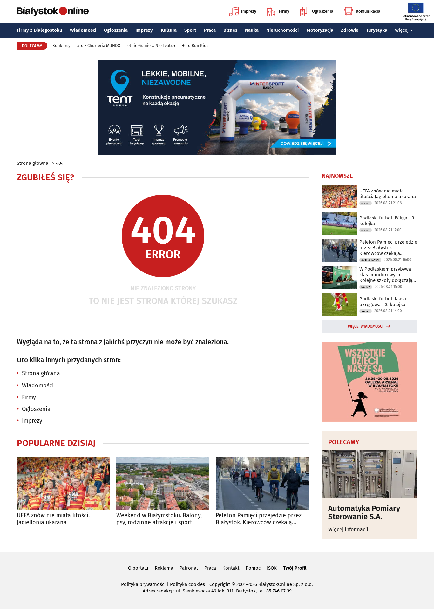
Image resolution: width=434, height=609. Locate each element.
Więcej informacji (348, 529)
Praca (210, 30)
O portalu (138, 568)
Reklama (164, 568)
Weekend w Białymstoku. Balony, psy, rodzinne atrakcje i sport (159, 519)
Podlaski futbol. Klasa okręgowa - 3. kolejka (382, 301)
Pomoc (253, 568)
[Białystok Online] (53, 11)
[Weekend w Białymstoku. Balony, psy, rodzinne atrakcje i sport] (162, 483)
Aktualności (370, 260)
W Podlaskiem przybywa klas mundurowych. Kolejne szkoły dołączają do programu (385, 274)
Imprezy (248, 11)
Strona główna (32, 163)
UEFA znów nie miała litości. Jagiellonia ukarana (53, 519)
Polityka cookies (187, 584)
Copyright (219, 584)
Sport (190, 30)
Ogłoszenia (322, 11)
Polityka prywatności (143, 584)
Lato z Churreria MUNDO (97, 46)
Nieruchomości (282, 30)
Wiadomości (83, 30)
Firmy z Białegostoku (39, 30)
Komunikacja (368, 11)
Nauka (252, 30)
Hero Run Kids (194, 46)
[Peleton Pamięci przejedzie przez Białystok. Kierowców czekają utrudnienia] (262, 483)
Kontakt (230, 568)
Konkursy (61, 46)
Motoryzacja (320, 30)
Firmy (284, 11)
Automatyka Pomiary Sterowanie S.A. (364, 512)
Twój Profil (294, 568)
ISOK (272, 568)
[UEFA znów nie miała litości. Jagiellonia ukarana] (63, 483)
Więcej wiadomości (365, 326)
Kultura (169, 30)
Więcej (402, 30)
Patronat (189, 568)
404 (60, 163)
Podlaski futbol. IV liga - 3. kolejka (387, 220)
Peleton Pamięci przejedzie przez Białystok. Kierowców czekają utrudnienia (259, 519)
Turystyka (376, 30)
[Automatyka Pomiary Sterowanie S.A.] (369, 474)
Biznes (230, 30)
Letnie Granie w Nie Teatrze (150, 46)
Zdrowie (349, 30)
